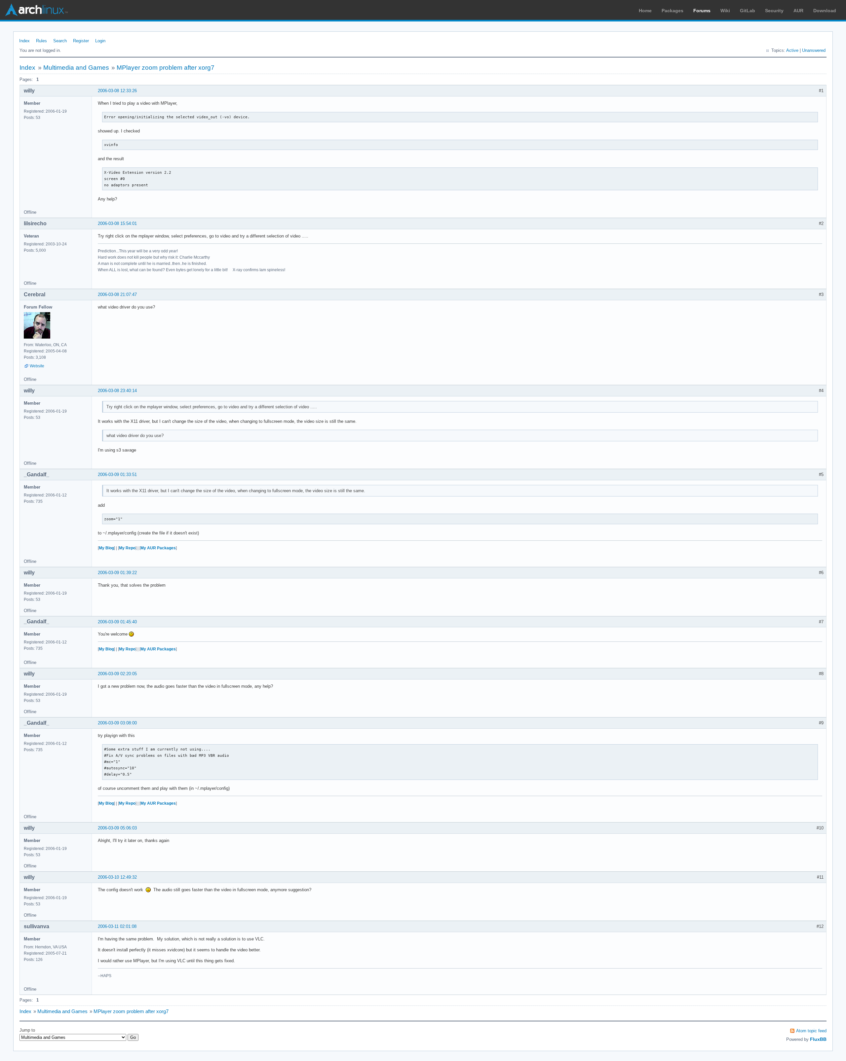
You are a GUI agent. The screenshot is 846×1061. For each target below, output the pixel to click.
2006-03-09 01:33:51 (117, 474)
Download (824, 10)
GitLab (747, 10)
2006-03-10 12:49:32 (117, 877)
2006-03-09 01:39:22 (117, 572)
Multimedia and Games (76, 67)
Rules (41, 40)
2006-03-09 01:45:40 (117, 621)
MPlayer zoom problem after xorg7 (165, 67)
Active (792, 50)
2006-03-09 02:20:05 (117, 673)
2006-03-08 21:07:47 (117, 294)
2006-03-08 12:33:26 (117, 90)
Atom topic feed (811, 1030)
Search (60, 40)
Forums (702, 10)
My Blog (106, 548)
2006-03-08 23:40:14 (117, 390)
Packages (672, 10)
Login (100, 40)
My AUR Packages (158, 548)
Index (24, 40)
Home (645, 10)
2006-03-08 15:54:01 (117, 223)
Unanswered (814, 50)
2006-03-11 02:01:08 (117, 926)
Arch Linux (36, 10)
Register (81, 40)
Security (774, 10)
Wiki (725, 10)
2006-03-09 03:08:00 (117, 722)
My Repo (127, 548)
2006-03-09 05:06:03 (117, 827)
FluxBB (818, 1039)
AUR (798, 10)
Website (37, 366)
